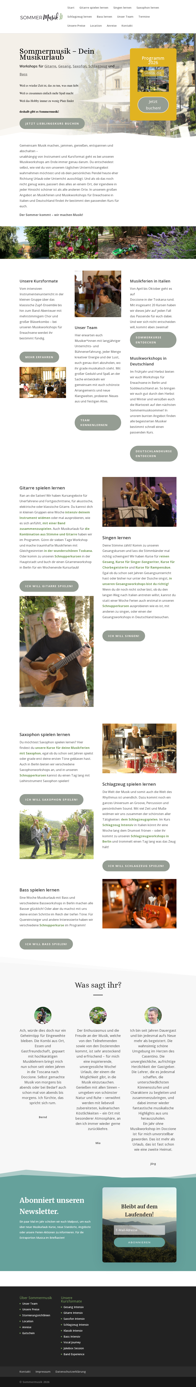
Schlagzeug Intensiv (76, 1324)
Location (96, 25)
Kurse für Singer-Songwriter (137, 562)
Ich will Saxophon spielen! (51, 799)
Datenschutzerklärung (71, 1371)
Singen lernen (122, 7)
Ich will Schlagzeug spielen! (136, 866)
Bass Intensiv (72, 1336)
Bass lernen (104, 16)
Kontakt (127, 25)
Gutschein (28, 1333)
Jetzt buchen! (153, 105)
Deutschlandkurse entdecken (154, 453)
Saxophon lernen (147, 7)
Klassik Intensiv (73, 1330)
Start (70, 7)
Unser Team (125, 16)
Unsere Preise (76, 25)
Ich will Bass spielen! (46, 944)
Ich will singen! (123, 636)
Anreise (112, 25)
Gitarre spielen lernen (93, 7)
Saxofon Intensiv (74, 1319)
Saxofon (80, 66)
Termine (144, 16)
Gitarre (50, 66)
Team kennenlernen (94, 422)
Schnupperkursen (115, 606)
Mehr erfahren (39, 357)
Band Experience (74, 1354)
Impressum (43, 1371)
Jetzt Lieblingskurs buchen (52, 123)
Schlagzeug (97, 66)
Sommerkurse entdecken (149, 339)
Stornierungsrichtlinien (36, 1315)
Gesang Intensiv (74, 1307)
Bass (23, 74)
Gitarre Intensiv (73, 1313)
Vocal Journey (72, 1342)
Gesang (64, 66)
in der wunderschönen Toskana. (68, 551)
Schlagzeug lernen (79, 16)
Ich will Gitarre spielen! (49, 586)
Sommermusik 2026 (36, 1382)
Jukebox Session (74, 1348)
